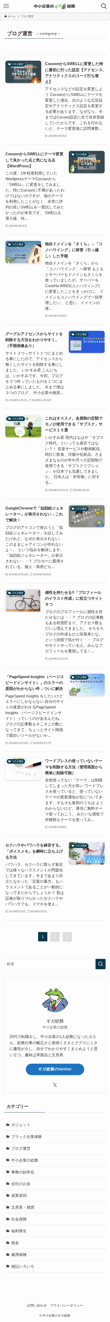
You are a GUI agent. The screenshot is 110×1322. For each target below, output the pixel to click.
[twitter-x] (55, 1085)
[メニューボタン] (6, 6)
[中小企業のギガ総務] (55, 6)
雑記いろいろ (22, 1266)
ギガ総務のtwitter (55, 1069)
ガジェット (20, 1125)
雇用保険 (19, 1254)
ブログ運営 (20, 1148)
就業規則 (19, 1195)
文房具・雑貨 (22, 1207)
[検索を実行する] (100, 964)
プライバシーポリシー (66, 1305)
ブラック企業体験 (26, 1136)
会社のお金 (20, 1183)
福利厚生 (19, 1231)
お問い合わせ (37, 1305)
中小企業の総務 (24, 1160)
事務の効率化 (22, 1172)
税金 (15, 1243)
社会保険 (19, 1219)
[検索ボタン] (104, 6)
